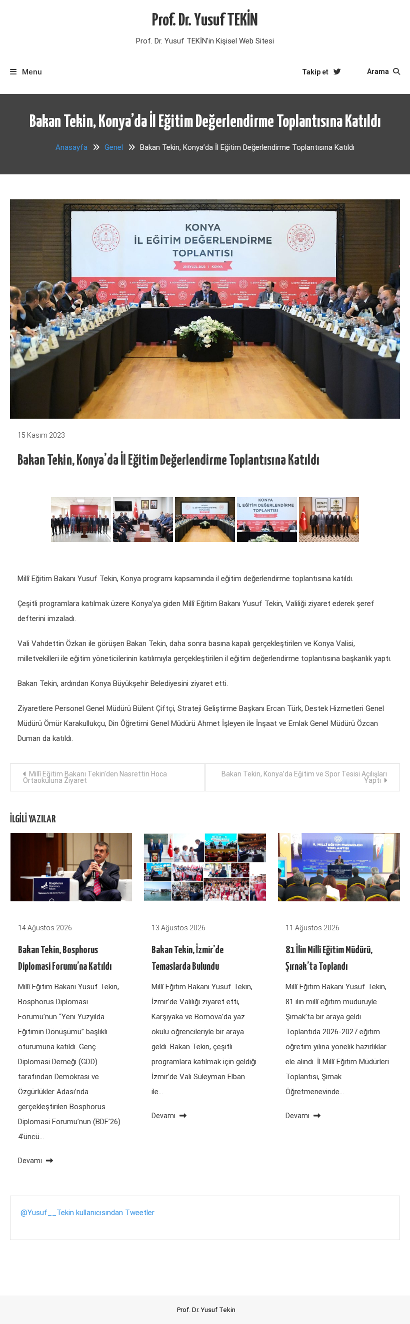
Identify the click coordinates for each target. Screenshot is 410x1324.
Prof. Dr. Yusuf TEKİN (205, 20)
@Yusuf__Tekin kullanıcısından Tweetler (87, 1212)
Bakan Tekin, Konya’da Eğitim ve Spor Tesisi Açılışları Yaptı (304, 777)
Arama (378, 71)
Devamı (31, 1161)
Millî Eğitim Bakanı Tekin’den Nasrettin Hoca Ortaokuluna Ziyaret (95, 777)
